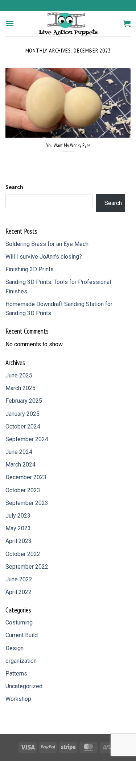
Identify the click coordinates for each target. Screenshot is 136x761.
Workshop (18, 698)
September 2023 (26, 502)
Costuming (19, 622)
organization (21, 660)
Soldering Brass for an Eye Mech (46, 244)
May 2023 (18, 528)
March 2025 (20, 388)
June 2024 (18, 451)
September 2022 (26, 566)
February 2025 (23, 400)
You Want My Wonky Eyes (68, 145)
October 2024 (22, 426)
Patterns (16, 673)
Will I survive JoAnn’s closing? (43, 256)
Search (14, 187)
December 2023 (25, 477)
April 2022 (18, 592)
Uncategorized (23, 686)
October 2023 (22, 490)
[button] (9, 23)
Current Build (21, 635)
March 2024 (20, 464)
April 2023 (18, 541)
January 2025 (22, 413)
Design (14, 648)
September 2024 (26, 439)
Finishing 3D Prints (29, 269)
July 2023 (17, 515)
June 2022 (18, 579)
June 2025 (18, 375)
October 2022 (22, 554)
